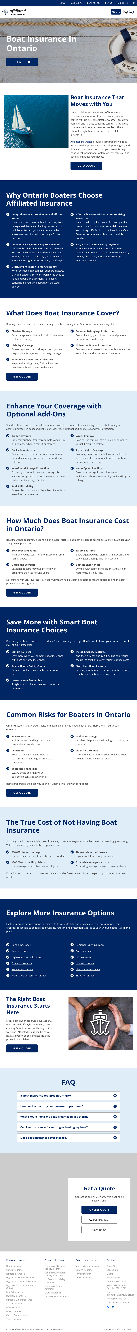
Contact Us (99, 1230)
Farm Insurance (83, 1273)
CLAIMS (109, 2)
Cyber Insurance (52, 1292)
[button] (131, 12)
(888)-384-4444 (127, 2)
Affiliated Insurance (81, 141)
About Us (111, 1266)
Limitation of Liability (117, 1281)
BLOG (63, 2)
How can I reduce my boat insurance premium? (51, 1106)
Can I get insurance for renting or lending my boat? (54, 1127)
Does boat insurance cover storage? (43, 1138)
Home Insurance (85, 963)
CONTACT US (93, 2)
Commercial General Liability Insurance (54, 1267)
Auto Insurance (84, 951)
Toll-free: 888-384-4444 (118, 1302)
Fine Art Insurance (22, 963)
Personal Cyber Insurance (90, 944)
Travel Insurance (85, 975)
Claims (110, 1273)
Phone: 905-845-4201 (117, 1298)
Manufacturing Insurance (88, 1266)
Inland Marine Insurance (56, 1296)
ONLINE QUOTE (99, 1209)
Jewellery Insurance (22, 969)
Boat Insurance (14, 1311)
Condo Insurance (21, 944)
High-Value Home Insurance (27, 957)
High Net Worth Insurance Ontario (19, 1287)
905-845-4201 (101, 1219)
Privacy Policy (113, 1277)
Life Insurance (84, 957)
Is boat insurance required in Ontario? (45, 1095)
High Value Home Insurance (20, 1277)
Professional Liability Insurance (54, 1281)
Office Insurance (84, 1277)
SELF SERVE (76, 2)
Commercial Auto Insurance (53, 1287)
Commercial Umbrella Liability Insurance (55, 1274)
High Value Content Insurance (21, 1281)
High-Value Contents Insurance (29, 975)
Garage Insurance (85, 1270)
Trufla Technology (123, 1329)
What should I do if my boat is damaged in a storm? (54, 1116)
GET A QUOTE (22, 62)
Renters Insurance (22, 951)
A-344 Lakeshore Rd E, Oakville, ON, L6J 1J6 (118, 1287)
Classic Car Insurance (88, 969)
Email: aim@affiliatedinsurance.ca (120, 1293)
